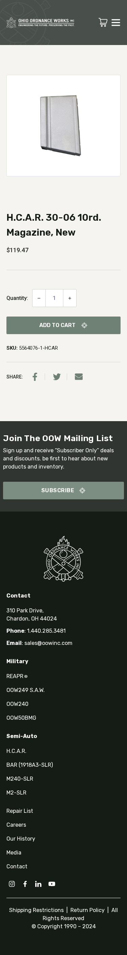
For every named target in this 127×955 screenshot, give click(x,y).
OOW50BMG (21, 718)
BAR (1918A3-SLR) (29, 765)
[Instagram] (11, 884)
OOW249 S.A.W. (25, 690)
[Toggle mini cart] (103, 22)
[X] (57, 377)
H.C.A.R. (16, 751)
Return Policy (87, 910)
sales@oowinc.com (48, 643)
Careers (16, 825)
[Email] (79, 377)
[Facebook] (35, 377)
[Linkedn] (38, 884)
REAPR (17, 676)
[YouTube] (51, 884)
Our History (20, 838)
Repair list (19, 811)
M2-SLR (16, 792)
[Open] (116, 22)
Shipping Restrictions (37, 910)
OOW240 (17, 704)
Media (13, 852)
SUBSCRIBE (58, 490)
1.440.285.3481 (46, 631)
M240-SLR (19, 779)
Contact (16, 866)
